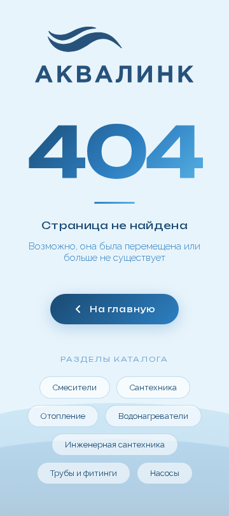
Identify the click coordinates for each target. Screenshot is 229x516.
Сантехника (153, 387)
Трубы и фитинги (83, 473)
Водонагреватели (153, 416)
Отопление (63, 416)
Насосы (164, 473)
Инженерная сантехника (115, 444)
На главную (123, 309)
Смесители (75, 387)
